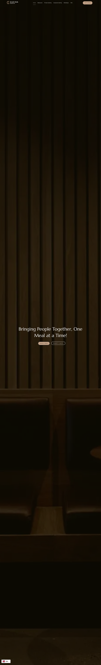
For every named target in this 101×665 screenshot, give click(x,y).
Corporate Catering (57, 2)
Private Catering (48, 2)
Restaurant (40, 2)
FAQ (71, 2)
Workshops (66, 2)
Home (34, 2)
